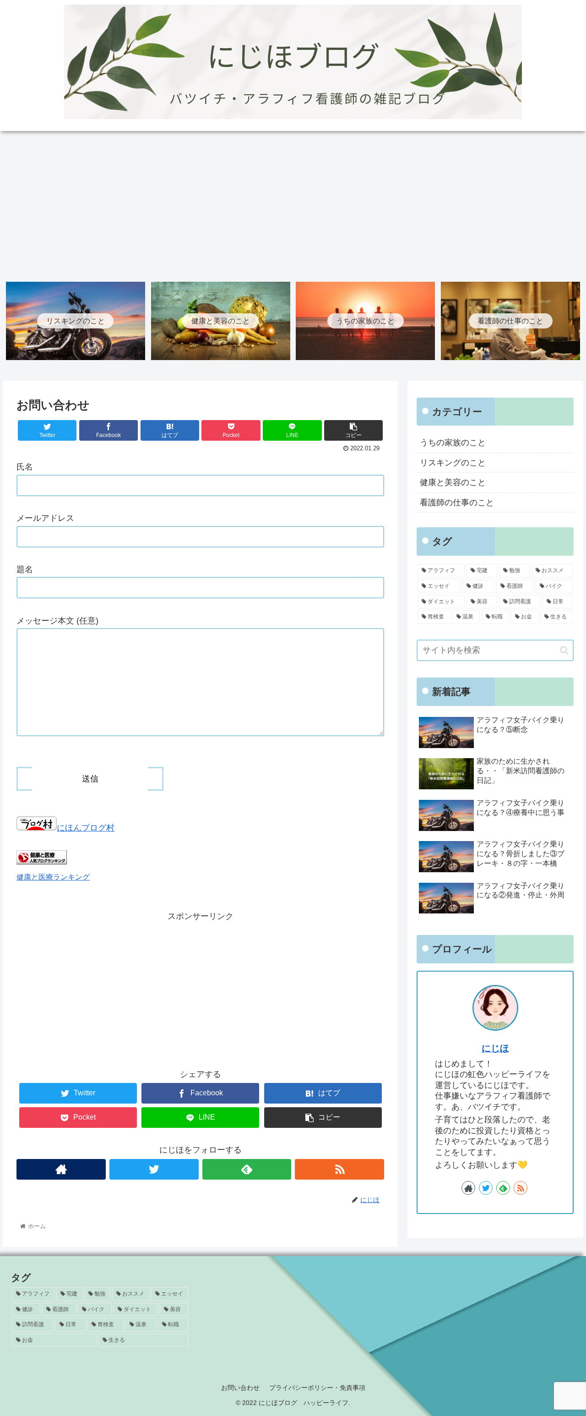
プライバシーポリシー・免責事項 (317, 1387)
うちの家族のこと (453, 442)
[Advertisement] (293, 203)
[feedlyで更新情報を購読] (247, 1169)
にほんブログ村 (85, 827)
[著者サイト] (61, 1169)
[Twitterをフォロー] (154, 1169)
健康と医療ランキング (53, 877)
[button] (564, 650)
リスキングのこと (453, 462)
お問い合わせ (240, 1387)
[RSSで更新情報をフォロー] (339, 1169)
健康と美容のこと (453, 482)
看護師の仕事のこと (457, 502)
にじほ (495, 1048)
